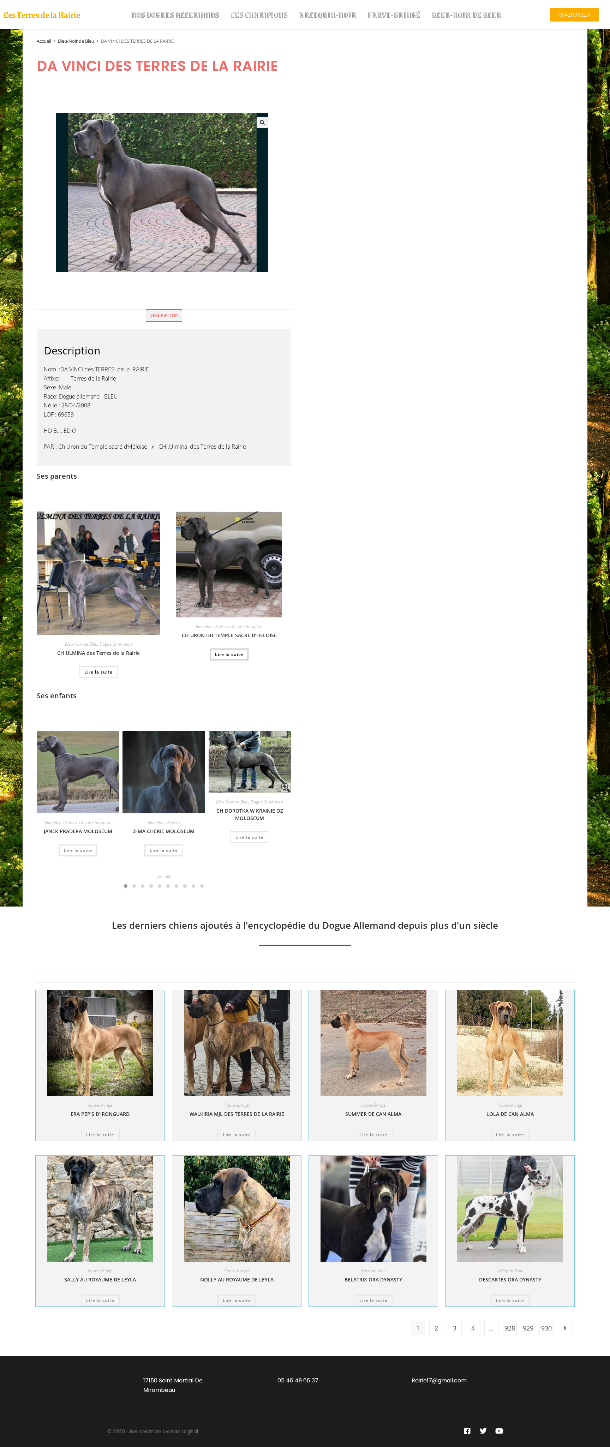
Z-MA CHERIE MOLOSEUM (164, 831)
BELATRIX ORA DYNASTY (373, 1279)
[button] (262, 122)
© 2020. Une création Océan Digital (152, 1431)
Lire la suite (98, 672)
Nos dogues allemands (175, 14)
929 (528, 1328)
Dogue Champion (116, 644)
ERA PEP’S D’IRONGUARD (100, 1114)
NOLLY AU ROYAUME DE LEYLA (237, 1279)
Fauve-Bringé (393, 14)
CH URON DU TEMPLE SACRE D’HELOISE (229, 635)
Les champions (259, 14)
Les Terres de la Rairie (42, 14)
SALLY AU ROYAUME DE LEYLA (100, 1279)
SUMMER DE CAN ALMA (373, 1114)
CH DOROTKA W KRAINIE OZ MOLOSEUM (249, 814)
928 (509, 1328)
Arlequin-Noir (327, 14)
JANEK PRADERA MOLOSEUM (78, 831)
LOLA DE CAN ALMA (510, 1114)
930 (546, 1328)
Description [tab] (164, 315)
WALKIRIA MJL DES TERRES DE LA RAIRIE (237, 1114)
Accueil (44, 41)
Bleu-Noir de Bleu (466, 14)
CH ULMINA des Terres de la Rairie (98, 653)
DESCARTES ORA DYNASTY (510, 1279)
